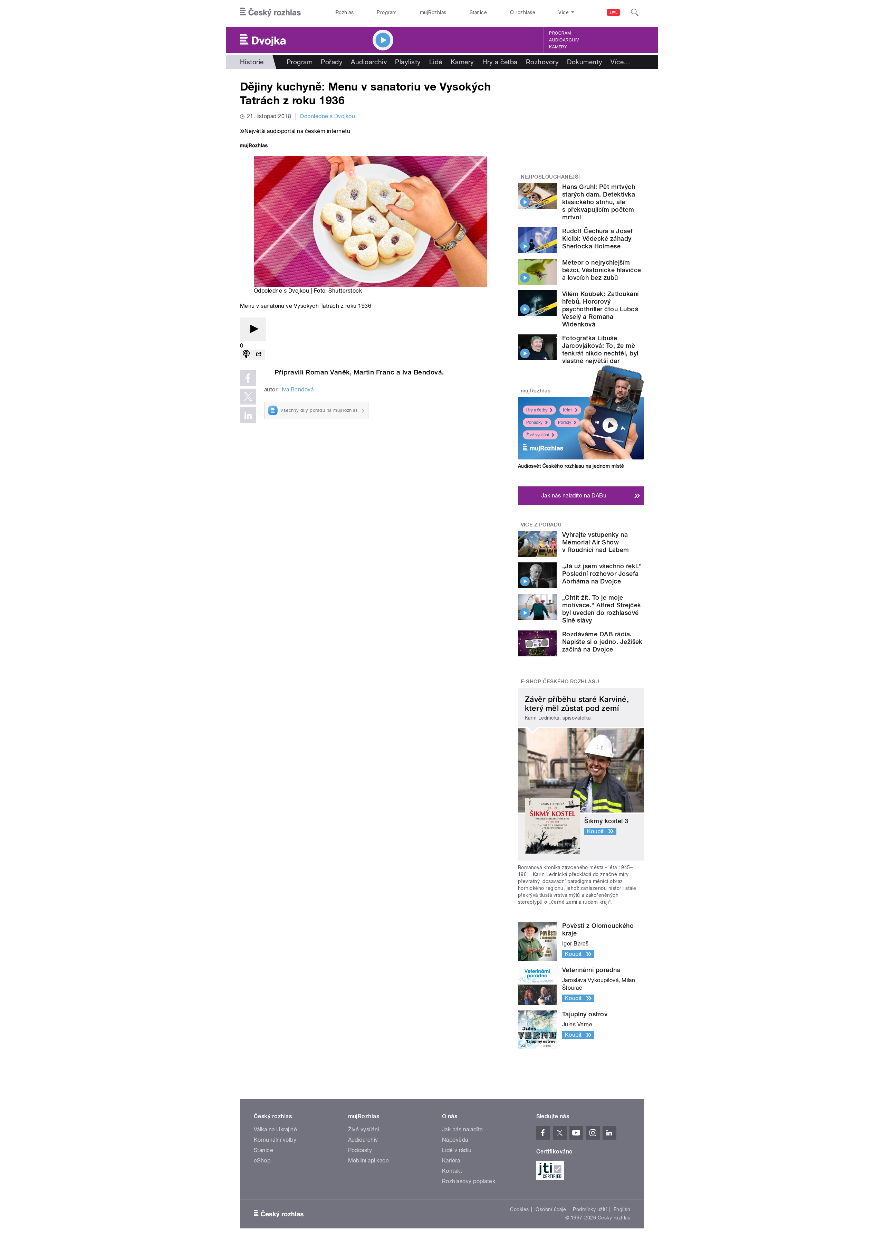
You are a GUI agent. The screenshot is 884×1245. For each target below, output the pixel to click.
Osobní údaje (551, 1209)
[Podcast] (246, 355)
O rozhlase (522, 12)
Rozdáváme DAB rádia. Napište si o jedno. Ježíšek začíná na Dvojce (602, 641)
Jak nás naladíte (462, 1129)
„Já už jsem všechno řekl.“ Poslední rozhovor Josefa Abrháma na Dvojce (602, 573)
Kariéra (451, 1160)
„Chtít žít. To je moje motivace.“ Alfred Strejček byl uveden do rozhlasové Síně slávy (601, 609)
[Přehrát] (253, 329)
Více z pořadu (541, 525)
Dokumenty (584, 62)
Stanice (478, 12)
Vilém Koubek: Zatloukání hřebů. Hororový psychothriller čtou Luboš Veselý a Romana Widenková (600, 309)
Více (620, 62)
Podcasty (360, 1150)
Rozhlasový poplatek (468, 1181)
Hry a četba (500, 62)
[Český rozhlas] (270, 12)
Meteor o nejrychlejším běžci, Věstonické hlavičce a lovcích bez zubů (601, 270)
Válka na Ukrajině (275, 1129)
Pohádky (534, 422)
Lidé (435, 62)
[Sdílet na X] (248, 397)
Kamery (558, 47)
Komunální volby (275, 1140)
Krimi (568, 410)
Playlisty (408, 62)
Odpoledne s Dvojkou (327, 116)
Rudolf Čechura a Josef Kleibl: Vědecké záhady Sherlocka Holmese (597, 238)
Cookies (519, 1209)
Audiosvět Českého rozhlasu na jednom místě (571, 466)
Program (386, 12)
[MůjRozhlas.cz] (254, 146)
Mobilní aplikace (368, 1160)
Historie (252, 62)
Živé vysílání (537, 435)
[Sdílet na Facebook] (248, 378)
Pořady (332, 62)
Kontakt (452, 1171)
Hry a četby (536, 410)
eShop (262, 1160)
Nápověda (455, 1140)
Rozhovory (542, 62)
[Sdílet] (258, 355)
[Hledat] (634, 12)
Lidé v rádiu (457, 1150)
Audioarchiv (564, 40)
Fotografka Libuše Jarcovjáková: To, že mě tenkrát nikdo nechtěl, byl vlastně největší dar (600, 349)
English (622, 1209)
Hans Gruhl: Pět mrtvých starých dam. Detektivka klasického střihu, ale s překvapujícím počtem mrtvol (598, 202)
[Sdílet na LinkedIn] (248, 415)
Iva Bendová (298, 389)
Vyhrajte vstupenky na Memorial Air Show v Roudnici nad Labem (595, 542)
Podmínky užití (590, 1209)
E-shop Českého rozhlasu (560, 681)
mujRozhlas (433, 12)
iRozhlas (344, 12)
